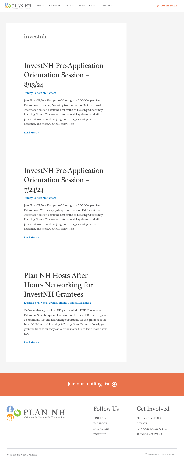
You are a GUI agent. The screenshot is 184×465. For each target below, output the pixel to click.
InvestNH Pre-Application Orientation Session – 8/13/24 (64, 76)
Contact (107, 6)
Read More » (31, 132)
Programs (54, 6)
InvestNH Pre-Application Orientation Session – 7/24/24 (64, 181)
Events (70, 6)
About (40, 6)
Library (92, 6)
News (82, 6)
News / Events (49, 303)
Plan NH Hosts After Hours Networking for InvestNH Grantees (58, 286)
